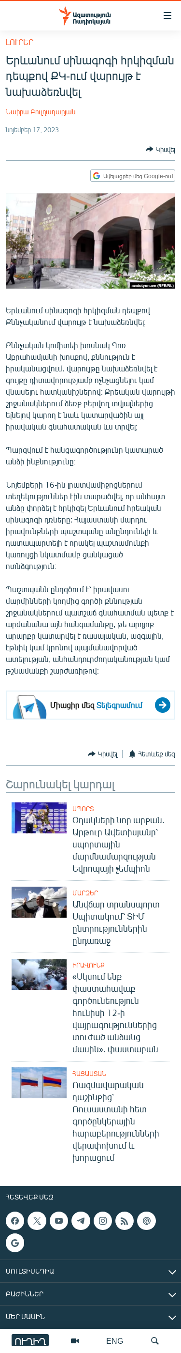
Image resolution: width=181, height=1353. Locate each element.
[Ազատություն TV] (74, 1341)
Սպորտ (83, 809)
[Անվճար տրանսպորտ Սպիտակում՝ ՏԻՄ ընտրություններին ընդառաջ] (39, 902)
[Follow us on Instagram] (103, 1221)
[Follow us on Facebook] (15, 1221)
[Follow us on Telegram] (80, 1221)
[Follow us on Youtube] (59, 1221)
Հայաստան (89, 1073)
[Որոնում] (154, 1341)
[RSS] (124, 1221)
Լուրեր (19, 41)
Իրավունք (88, 965)
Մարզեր (85, 893)
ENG (114, 1340)
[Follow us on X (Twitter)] (37, 1221)
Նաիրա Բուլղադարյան (40, 112)
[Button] (160, 149)
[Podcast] (146, 1221)
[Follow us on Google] (15, 1242)
